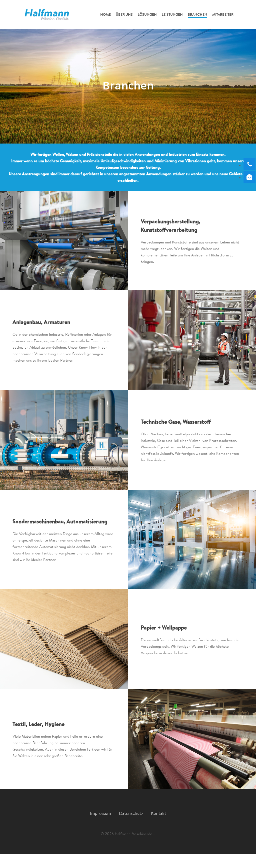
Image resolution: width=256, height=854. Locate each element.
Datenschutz (131, 813)
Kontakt (158, 813)
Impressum (100, 813)
